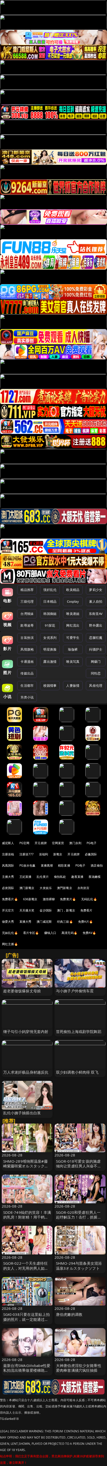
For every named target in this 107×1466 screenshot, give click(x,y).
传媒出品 (27, 673)
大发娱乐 (46, 888)
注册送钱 (8, 854)
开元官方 (8, 910)
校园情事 (49, 685)
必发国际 (8, 888)
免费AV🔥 (89, 933)
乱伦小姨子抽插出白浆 (22, 1112)
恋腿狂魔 (95, 637)
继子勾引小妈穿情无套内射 (26, 1031)
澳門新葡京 (64, 888)
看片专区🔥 (31, 933)
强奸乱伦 (49, 589)
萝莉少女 (95, 589)
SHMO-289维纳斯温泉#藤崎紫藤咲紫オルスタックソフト (26, 1166)
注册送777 (26, 854)
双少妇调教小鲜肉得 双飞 (77, 1072)
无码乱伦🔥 (89, 899)
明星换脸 (49, 649)
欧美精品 (72, 589)
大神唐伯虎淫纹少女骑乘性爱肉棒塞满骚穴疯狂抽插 (78, 1368)
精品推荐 (27, 589)
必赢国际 (91, 854)
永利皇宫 (83, 888)
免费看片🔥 (10, 899)
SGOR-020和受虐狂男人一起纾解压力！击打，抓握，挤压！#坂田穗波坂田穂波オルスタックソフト (80, 1219)
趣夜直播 (77, 877)
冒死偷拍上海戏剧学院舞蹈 (78, 1031)
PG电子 (92, 843)
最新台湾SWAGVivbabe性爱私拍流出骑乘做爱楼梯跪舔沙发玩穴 (27, 1370)
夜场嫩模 (95, 877)
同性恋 (96, 673)
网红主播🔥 (10, 944)
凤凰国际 (8, 865)
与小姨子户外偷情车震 (75, 990)
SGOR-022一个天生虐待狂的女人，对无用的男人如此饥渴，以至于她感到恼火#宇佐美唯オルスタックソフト (27, 1270)
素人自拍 (95, 601)
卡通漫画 (27, 661)
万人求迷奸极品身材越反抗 (26, 1072)
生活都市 (27, 685)
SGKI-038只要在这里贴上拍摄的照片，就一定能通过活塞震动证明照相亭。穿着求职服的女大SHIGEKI (26, 1321)
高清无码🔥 (69, 933)
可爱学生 (72, 637)
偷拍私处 (60, 877)
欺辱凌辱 (27, 625)
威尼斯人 (8, 843)
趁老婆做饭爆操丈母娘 (22, 990)
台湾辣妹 (27, 613)
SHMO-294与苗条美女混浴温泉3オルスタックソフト (79, 1265)
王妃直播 (25, 877)
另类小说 (27, 697)
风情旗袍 (27, 649)
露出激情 (49, 661)
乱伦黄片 (43, 877)
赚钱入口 (50, 933)
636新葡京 (30, 899)
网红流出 (72, 625)
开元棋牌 (41, 843)
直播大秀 (25, 921)
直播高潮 (47, 865)
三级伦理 (27, 601)
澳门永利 (75, 843)
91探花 (50, 625)
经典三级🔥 (65, 921)
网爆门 (96, 661)
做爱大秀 (8, 921)
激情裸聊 (49, 899)
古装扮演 (27, 637)
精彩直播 (64, 865)
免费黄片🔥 (68, 899)
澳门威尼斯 (44, 921)
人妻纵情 (72, 685)
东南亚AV (96, 613)
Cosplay (73, 601)
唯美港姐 (72, 613)
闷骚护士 (95, 649)
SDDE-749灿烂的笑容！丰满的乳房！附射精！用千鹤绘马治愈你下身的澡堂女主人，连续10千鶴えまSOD (27, 1219)
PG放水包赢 (27, 865)
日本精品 (49, 601)
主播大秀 (8, 877)
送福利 (43, 854)
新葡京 (57, 854)
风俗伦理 (95, 685)
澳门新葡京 (27, 888)
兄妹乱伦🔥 (10, 933)
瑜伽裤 (73, 649)
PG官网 (24, 843)
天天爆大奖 (27, 910)
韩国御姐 (49, 613)
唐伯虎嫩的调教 (69, 1314)
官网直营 (58, 843)
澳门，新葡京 (66, 910)
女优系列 (49, 637)
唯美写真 (72, 661)
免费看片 (86, 910)
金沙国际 (46, 910)
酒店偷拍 (97, 865)
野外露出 (95, 625)
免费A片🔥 (85, 921)
